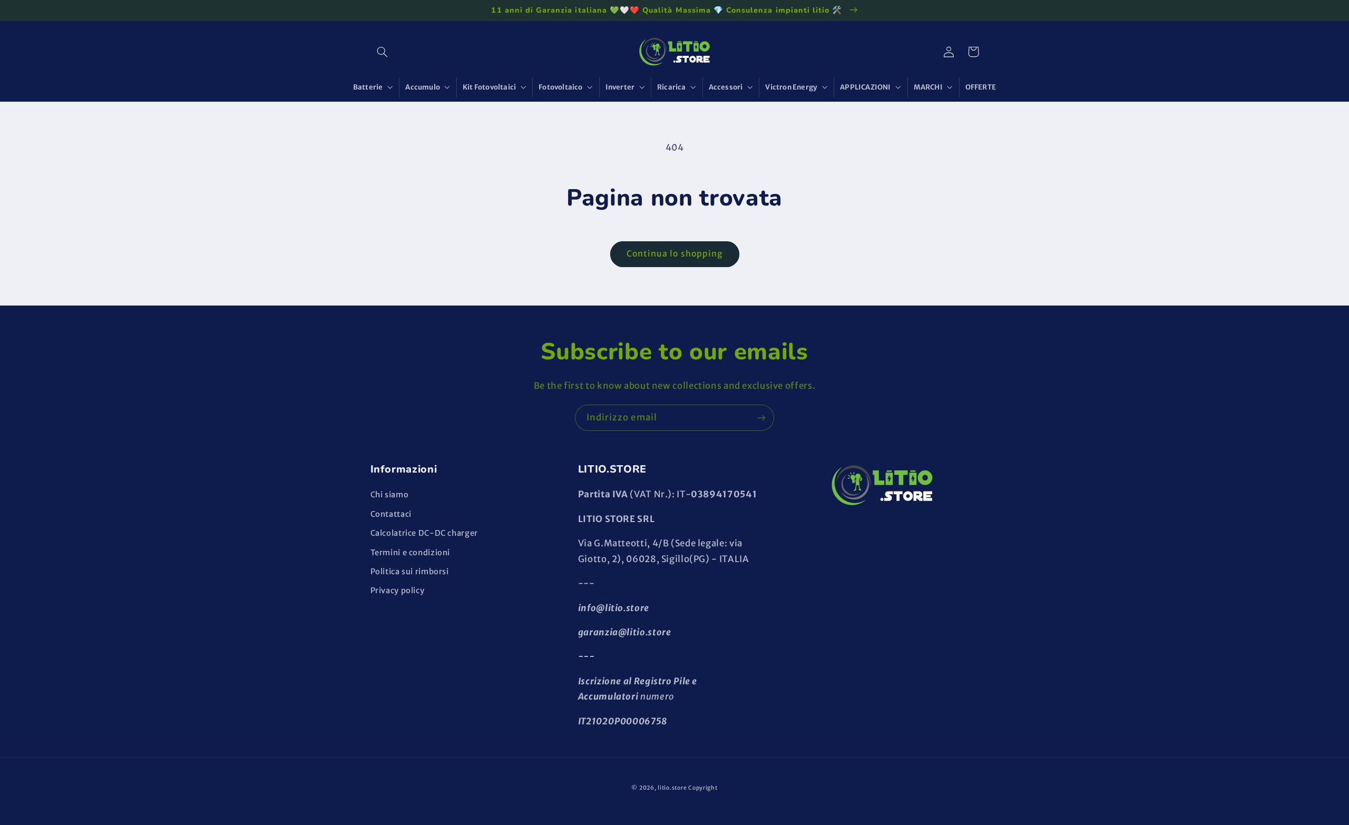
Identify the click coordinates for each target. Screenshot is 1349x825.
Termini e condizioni (410, 552)
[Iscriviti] (761, 417)
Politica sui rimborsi (409, 571)
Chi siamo (389, 494)
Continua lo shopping (674, 254)
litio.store (672, 787)
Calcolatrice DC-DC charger (424, 533)
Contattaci (391, 514)
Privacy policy (397, 590)
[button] (382, 52)
